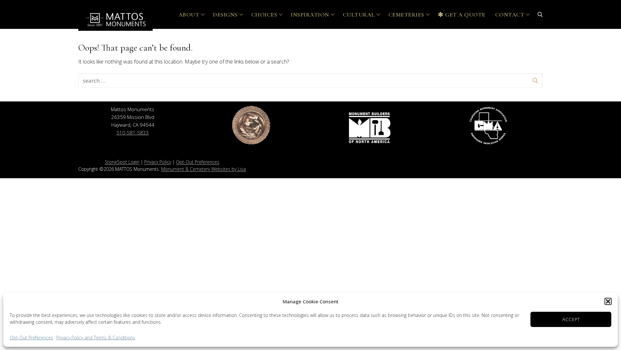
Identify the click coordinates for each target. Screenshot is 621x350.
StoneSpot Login (122, 162)
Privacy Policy (157, 162)
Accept (571, 319)
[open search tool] (540, 14)
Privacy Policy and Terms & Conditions (95, 337)
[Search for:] (310, 81)
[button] (608, 301)
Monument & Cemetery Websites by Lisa (203, 169)
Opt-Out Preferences (31, 337)
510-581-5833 (132, 132)
